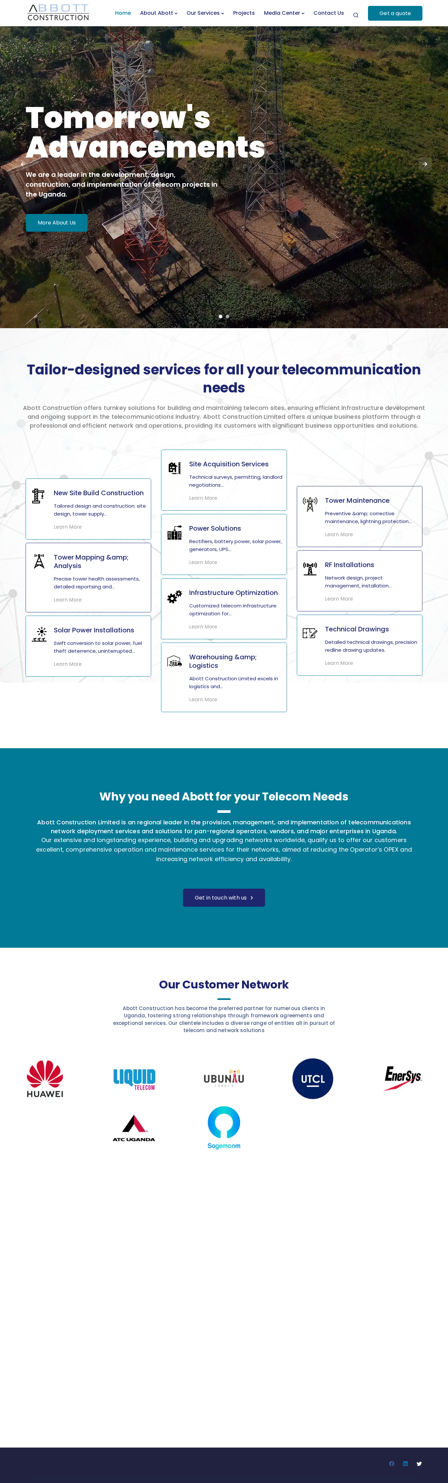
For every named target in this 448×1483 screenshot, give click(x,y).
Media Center (282, 13)
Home (123, 13)
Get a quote (395, 13)
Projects (244, 13)
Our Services (203, 13)
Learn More (68, 526)
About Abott (156, 13)
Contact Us (329, 13)
